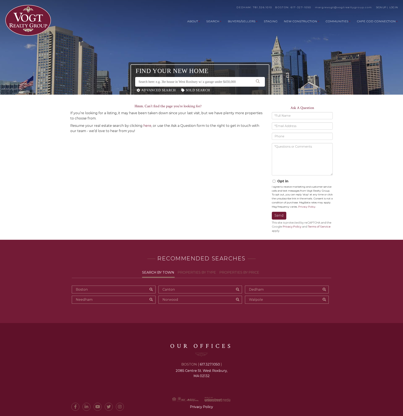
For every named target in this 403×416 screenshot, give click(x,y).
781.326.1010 (262, 7)
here (147, 126)
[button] (257, 81)
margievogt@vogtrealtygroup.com (343, 7)
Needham (84, 300)
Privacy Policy (306, 206)
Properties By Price (239, 272)
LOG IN (393, 7)
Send (279, 215)
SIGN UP (381, 7)
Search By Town (158, 272)
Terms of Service (319, 226)
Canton (168, 289)
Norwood (170, 300)
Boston (82, 289)
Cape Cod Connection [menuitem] (376, 21)
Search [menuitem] (212, 21)
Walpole (256, 300)
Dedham (256, 289)
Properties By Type (197, 272)
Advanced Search (158, 90)
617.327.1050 (210, 364)
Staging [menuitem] (270, 21)
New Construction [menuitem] (300, 21)
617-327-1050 (301, 7)
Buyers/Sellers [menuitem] (241, 21)
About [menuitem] (192, 21)
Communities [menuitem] (337, 21)
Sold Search (198, 90)
